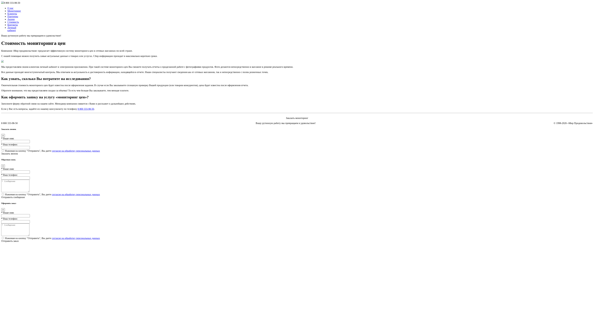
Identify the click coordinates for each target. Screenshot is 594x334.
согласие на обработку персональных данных (76, 151)
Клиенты (12, 13)
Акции (11, 19)
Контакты (12, 25)
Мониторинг (14, 11)
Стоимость (13, 22)
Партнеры (12, 16)
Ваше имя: (7, 138)
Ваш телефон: (9, 144)
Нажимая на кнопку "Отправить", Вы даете (52, 151)
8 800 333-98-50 (86, 109)
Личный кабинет (11, 29)
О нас (10, 8)
